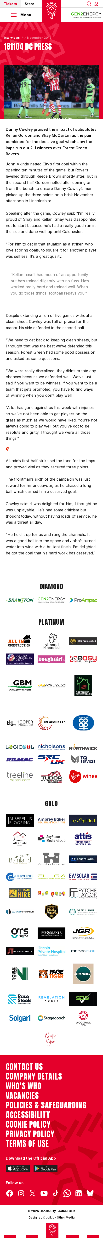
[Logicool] (20, 747)
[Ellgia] (52, 877)
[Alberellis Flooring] (20, 820)
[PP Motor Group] (83, 974)
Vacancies (22, 1096)
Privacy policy (30, 1134)
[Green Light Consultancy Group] (83, 912)
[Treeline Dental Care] (20, 776)
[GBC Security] (52, 911)
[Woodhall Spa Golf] (83, 1018)
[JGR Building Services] (83, 933)
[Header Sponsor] (86, 15)
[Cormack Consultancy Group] (20, 659)
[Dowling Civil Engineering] (20, 877)
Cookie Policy (28, 1124)
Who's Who (23, 1086)
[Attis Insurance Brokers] (83, 839)
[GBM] (20, 685)
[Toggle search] (89, 3)
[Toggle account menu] (97, 3)
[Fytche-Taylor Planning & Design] (83, 893)
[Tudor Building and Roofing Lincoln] (52, 776)
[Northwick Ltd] (83, 747)
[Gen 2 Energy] (52, 600)
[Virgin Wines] (83, 776)
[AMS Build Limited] (20, 838)
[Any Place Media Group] (52, 838)
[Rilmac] (20, 759)
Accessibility (28, 1115)
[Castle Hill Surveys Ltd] (52, 859)
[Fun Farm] (52, 893)
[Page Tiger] (52, 974)
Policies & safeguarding (46, 1105)
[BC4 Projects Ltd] (83, 641)
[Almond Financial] (52, 641)
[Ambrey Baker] (52, 820)
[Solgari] (20, 1018)
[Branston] (20, 600)
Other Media (65, 1217)
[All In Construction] (20, 641)
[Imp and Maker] (52, 933)
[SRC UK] (52, 759)
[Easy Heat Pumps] (83, 659)
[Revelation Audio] (52, 999)
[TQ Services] (83, 759)
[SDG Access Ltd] (83, 999)
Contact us (24, 1067)
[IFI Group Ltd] (52, 723)
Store (29, 4)
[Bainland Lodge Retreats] (20, 859)
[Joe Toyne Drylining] (20, 951)
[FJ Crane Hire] (20, 893)
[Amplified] (83, 820)
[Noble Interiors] (20, 974)
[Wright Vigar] (52, 1039)
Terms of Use (27, 1144)
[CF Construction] (83, 859)
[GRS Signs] (20, 933)
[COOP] (83, 723)
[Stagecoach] (52, 1018)
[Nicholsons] (52, 747)
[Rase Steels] (20, 999)
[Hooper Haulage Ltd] (20, 723)
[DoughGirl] (52, 659)
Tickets (10, 4)
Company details (34, 1076)
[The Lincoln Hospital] (52, 951)
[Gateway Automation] (20, 912)
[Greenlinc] (83, 685)
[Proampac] (83, 600)
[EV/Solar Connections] (83, 877)
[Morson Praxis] (83, 951)
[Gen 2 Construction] (52, 685)
